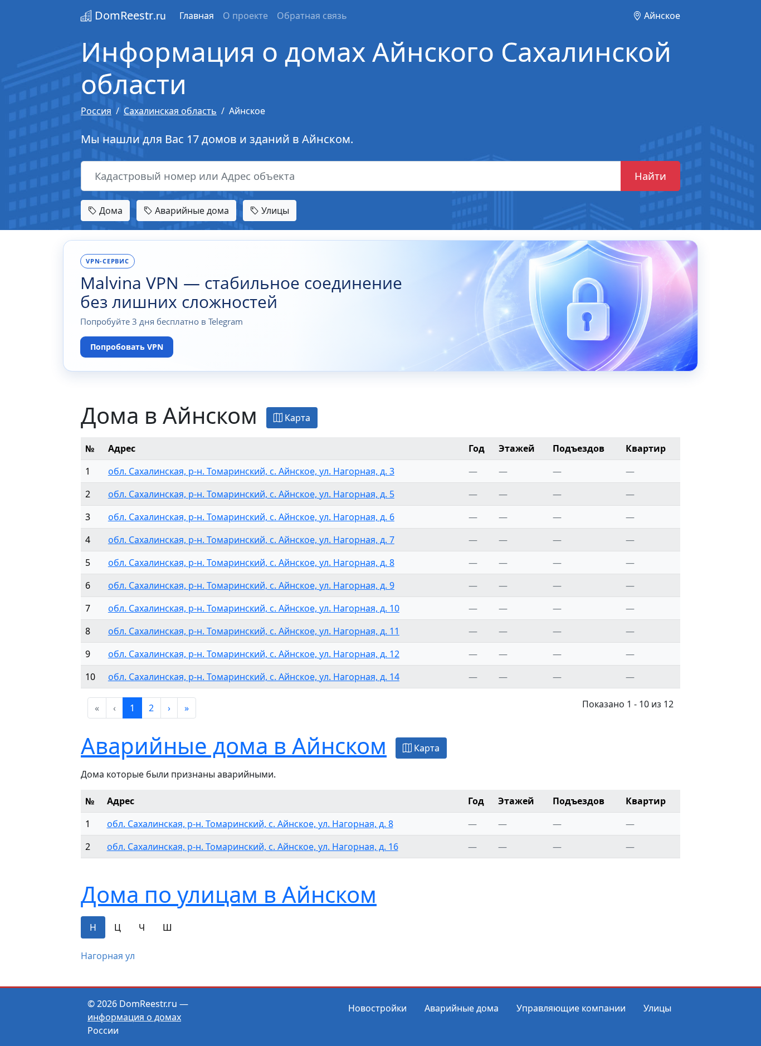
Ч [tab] (142, 927)
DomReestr (129, 15)
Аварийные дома (191, 210)
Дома (110, 210)
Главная (196, 15)
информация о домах (134, 1017)
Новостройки (377, 1008)
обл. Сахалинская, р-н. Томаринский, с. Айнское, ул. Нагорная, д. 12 (253, 654)
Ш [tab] (167, 927)
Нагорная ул (108, 956)
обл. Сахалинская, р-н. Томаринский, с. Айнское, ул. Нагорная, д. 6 (251, 517)
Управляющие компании (571, 1008)
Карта (296, 418)
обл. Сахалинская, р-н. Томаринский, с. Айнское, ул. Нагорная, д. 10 (253, 608)
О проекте (245, 15)
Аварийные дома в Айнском (234, 745)
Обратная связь (312, 15)
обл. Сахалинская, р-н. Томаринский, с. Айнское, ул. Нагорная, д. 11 (253, 631)
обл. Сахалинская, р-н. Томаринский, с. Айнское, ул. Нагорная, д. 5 (251, 494)
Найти (650, 176)
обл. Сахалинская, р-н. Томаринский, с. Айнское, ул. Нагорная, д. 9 (251, 585)
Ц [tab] (117, 927)
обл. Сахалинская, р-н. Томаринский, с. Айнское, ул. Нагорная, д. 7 (251, 540)
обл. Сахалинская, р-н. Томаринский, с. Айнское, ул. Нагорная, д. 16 (252, 846)
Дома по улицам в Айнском (229, 894)
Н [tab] (93, 927)
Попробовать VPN (126, 346)
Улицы (274, 210)
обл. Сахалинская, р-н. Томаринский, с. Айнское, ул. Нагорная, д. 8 (251, 562)
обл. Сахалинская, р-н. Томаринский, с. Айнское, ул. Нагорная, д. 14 (253, 677)
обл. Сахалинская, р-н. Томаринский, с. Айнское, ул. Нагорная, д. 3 (251, 471)
